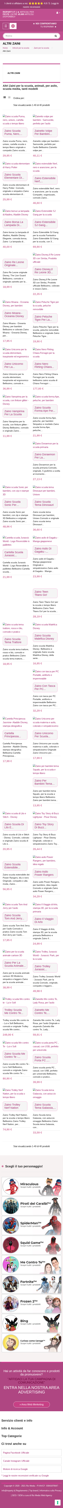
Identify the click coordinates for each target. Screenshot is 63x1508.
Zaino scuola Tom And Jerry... (14, 917)
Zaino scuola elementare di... (14, 176)
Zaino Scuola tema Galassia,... (45, 1106)
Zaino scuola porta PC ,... (43, 1059)
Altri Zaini (13, 73)
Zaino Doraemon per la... (45, 456)
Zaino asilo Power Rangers (44, 873)
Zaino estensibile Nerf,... (45, 180)
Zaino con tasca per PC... (45, 687)
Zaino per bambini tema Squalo (43, 782)
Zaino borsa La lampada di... (13, 223)
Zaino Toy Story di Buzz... (44, 826)
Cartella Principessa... (12, 735)
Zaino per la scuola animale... (15, 964)
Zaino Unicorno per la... (13, 365)
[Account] (58, 13)
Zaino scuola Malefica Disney (44, 637)
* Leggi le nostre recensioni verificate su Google (25, 1475)
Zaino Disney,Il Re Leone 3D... (44, 271)
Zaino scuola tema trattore (12, 641)
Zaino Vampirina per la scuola (14, 413)
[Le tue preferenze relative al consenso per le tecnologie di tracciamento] (58, 1503)
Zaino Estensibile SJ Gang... (45, 223)
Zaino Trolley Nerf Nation (12, 1106)
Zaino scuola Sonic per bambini (12, 503)
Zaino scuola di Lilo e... (14, 826)
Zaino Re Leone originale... (14, 264)
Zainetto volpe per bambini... (43, 132)
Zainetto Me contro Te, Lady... (42, 1011)
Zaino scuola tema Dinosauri (44, 503)
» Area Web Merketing (32, 1404)
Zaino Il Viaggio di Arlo (44, 920)
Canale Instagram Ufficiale (16, 1461)
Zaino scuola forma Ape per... (45, 409)
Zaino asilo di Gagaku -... (43, 550)
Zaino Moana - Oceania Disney (14, 315)
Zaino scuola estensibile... (12, 866)
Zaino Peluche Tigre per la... (43, 318)
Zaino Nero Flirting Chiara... (44, 365)
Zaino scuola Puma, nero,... (13, 132)
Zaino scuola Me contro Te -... (14, 1055)
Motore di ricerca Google (15, 1469)
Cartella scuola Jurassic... (13, 554)
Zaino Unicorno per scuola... (44, 735)
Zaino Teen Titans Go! (41, 593)
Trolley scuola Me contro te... (13, 1011)
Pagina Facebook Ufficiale (16, 1452)
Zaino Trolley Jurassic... (42, 968)
